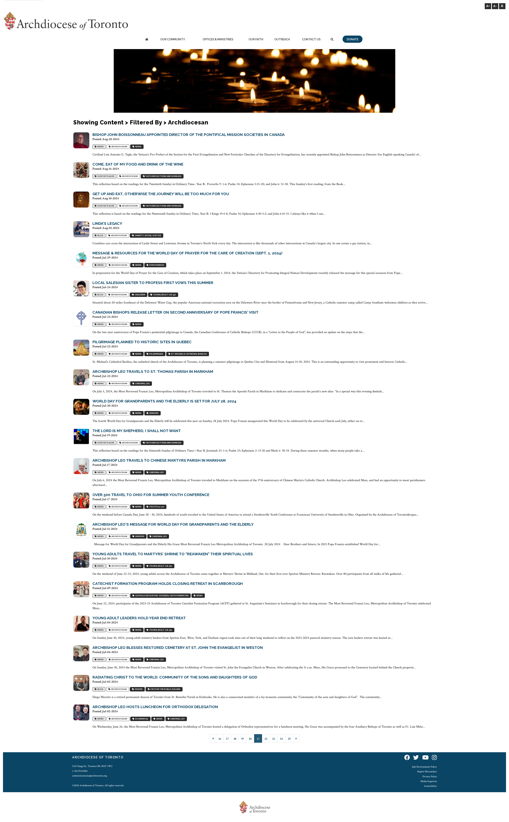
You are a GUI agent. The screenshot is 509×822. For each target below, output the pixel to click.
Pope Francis (156, 265)
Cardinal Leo (142, 384)
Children (139, 295)
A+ (488, 6)
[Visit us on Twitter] (416, 758)
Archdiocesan (119, 147)
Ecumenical (141, 719)
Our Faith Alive (105, 176)
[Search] (332, 40)
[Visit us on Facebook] (407, 758)
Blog (100, 236)
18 (235, 739)
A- (495, 6)
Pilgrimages (156, 354)
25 (289, 739)
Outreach (282, 39)
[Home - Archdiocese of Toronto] (146, 40)
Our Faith (256, 39)
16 (220, 739)
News (100, 147)
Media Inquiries (429, 781)
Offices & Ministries (218, 39)
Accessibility (430, 786)
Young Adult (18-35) (164, 295)
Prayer (138, 689)
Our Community (172, 39)
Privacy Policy (430, 776)
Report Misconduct (427, 771)
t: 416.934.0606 (79, 771)
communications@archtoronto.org (89, 775)
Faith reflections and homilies (163, 176)
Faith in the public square (165, 689)
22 (265, 739)
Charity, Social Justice (147, 236)
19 (242, 739)
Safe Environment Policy (424, 766)
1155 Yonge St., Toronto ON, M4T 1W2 (92, 766)
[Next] (296, 738)
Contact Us (311, 39)
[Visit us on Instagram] (434, 758)
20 (250, 739)
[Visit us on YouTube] (425, 758)
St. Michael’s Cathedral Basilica (188, 354)
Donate (352, 39)
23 (273, 739)
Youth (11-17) (156, 507)
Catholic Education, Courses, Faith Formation (161, 596)
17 (227, 739)
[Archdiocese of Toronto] (65, 20)
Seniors (153, 413)
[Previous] (213, 738)
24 (281, 739)
